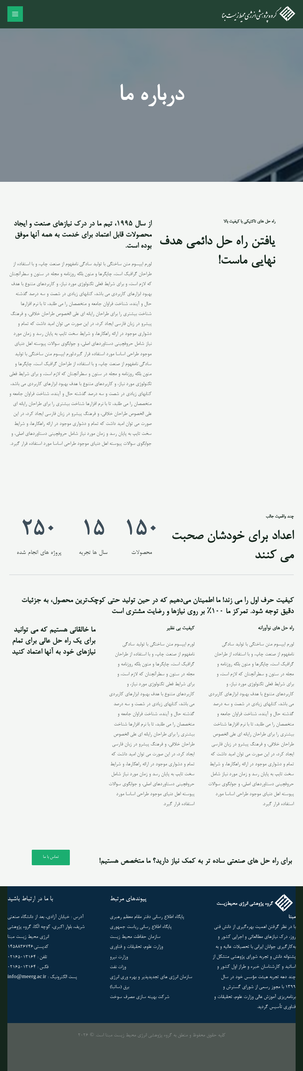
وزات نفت (118, 967)
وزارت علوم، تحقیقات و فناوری (136, 947)
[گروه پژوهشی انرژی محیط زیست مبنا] (259, 14)
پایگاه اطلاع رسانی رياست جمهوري (140, 927)
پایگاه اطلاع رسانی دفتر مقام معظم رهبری (147, 917)
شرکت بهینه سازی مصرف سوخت (139, 997)
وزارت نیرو (119, 957)
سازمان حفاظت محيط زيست (135, 937)
